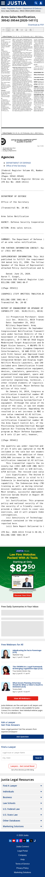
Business (7, 797)
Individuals (8, 791)
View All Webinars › (22, 698)
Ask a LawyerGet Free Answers (10, 723)
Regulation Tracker (14, 8)
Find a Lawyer (8, 746)
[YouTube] (13, 840)
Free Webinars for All (12, 644)
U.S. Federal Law (11, 809)
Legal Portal (22, 851)
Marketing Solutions (13, 826)
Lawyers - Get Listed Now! (22, 766)
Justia (3, 8)
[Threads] (24, 840)
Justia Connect (22, 847)
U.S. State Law (10, 814)
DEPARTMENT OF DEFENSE (18, 163)
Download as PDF (36, 24)
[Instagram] (20, 840)
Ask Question (23, 736)
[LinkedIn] (10, 840)
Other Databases (11, 820)
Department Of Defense (32, 8)
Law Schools (9, 803)
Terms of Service (22, 864)
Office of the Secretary (16, 165)
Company (22, 855)
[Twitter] (31, 840)
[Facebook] (17, 840)
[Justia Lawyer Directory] (34, 840)
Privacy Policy (22, 868)
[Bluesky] (27, 840)
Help (23, 859)
